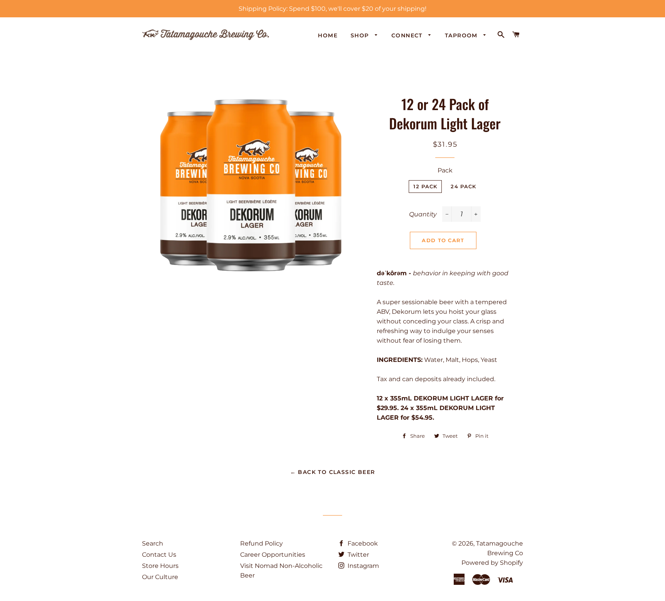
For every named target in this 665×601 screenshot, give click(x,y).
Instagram (362, 565)
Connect (407, 35)
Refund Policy (261, 543)
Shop (361, 35)
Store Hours (160, 565)
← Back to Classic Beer (332, 472)
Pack (445, 170)
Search (152, 543)
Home (328, 35)
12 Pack (425, 186)
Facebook (362, 543)
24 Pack (463, 186)
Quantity (423, 214)
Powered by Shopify (492, 562)
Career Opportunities (272, 554)
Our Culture (160, 577)
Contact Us (159, 554)
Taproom (462, 35)
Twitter (357, 554)
